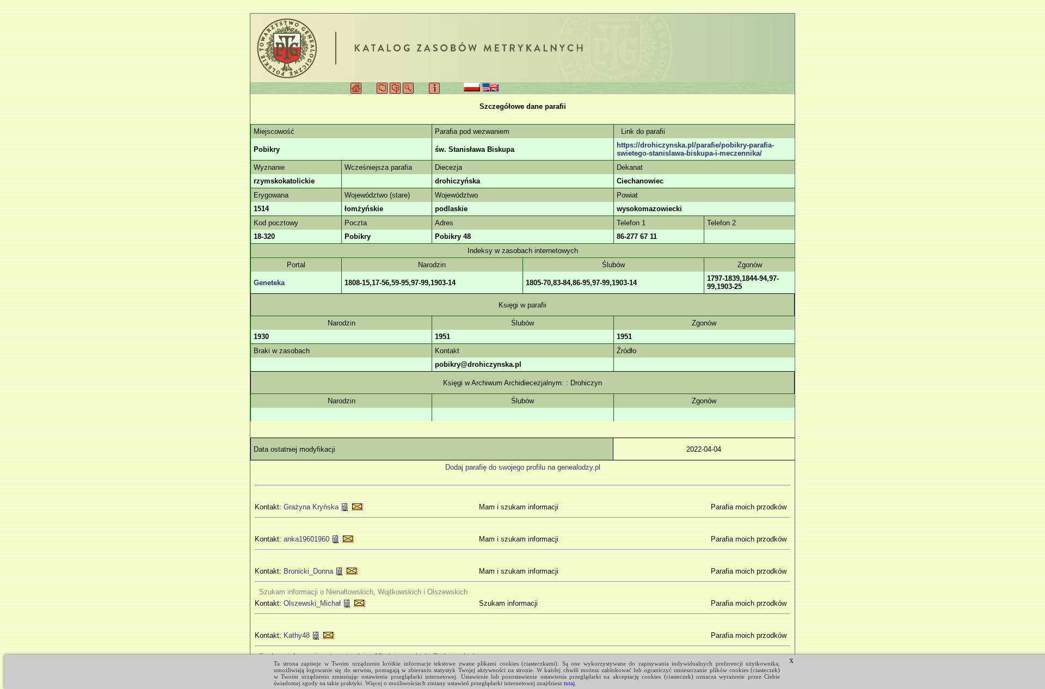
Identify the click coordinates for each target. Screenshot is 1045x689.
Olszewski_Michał (312, 603)
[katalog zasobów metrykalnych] (522, 48)
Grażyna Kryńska (311, 507)
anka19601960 (306, 539)
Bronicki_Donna (308, 571)
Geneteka (269, 283)
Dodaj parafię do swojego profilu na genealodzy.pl (522, 467)
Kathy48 (297, 635)
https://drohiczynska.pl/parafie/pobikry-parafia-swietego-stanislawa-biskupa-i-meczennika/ (695, 149)
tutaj (569, 683)
